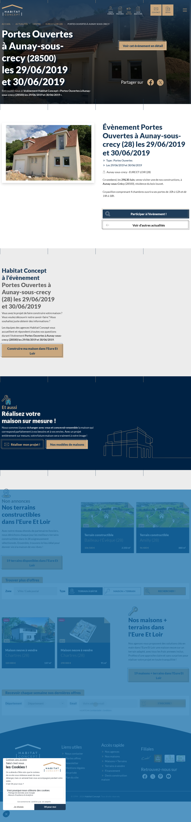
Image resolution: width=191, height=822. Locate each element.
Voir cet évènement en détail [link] (143, 46)
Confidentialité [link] (95, 710)
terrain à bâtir (87, 591)
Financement (112, 770)
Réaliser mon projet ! (25, 444)
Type (62, 591)
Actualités (22, 24)
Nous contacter (74, 753)
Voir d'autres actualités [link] (149, 225)
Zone (8, 591)
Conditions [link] (107, 710)
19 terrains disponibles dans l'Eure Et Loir (32, 563)
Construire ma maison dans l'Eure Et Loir (32, 351)
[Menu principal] (185, 10)
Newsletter (71, 763)
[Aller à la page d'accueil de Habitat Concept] (12, 10)
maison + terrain (124, 591)
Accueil (6, 24)
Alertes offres (73, 758)
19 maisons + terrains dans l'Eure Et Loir (159, 675)
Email (73, 703)
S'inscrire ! (165, 703)
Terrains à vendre (115, 766)
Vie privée (71, 772)
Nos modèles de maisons (67, 444)
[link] (111, 10)
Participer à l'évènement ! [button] (149, 214)
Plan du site (71, 777)
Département (13, 703)
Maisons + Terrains (116, 761)
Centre (37, 24)
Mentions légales (75, 767)
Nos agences (112, 751)
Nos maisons (112, 756)
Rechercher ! (166, 591)
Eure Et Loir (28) (54, 24)
